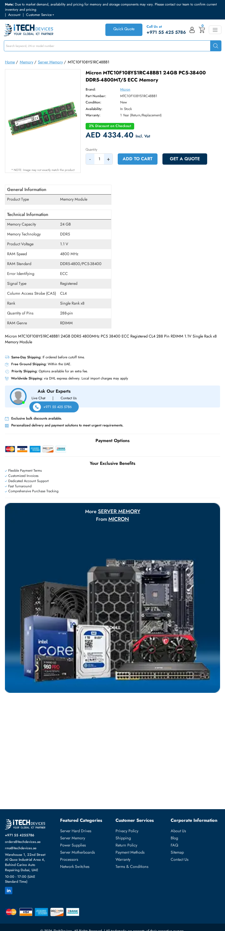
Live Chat (38, 398)
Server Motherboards (77, 852)
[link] (192, 30)
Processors (69, 859)
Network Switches (74, 866)
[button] (40, 15)
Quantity (91, 149)
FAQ (174, 845)
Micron (125, 89)
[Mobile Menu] (215, 30)
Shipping (123, 838)
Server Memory (50, 62)
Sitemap (177, 852)
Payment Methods (130, 852)
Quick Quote (123, 29)
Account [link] (14, 14)
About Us (178, 831)
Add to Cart (138, 159)
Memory (26, 62)
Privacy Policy (127, 831)
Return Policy (126, 845)
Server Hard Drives (75, 831)
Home (10, 62)
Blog (174, 838)
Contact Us (69, 398)
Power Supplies (73, 845)
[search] (215, 46)
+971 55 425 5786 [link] (166, 32)
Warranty (123, 859)
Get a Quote (185, 159)
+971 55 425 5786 (57, 406)
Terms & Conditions (132, 866)
